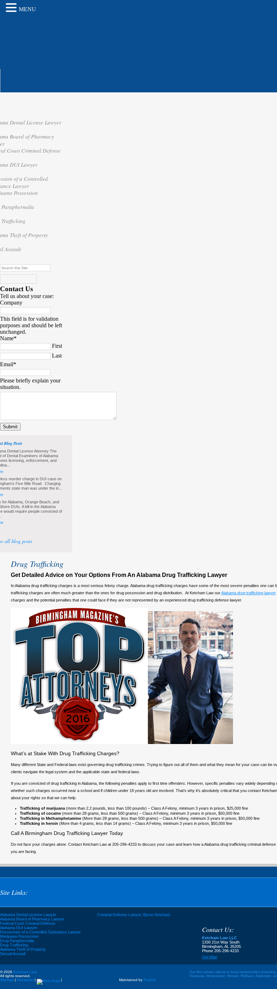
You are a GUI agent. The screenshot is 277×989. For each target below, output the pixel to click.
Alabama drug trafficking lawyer (248, 593)
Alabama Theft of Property (23, 949)
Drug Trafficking (14, 945)
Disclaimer (25, 980)
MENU (27, 9)
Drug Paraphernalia (17, 940)
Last (57, 356)
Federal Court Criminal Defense (27, 923)
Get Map (209, 957)
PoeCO (150, 980)
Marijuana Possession (19, 936)
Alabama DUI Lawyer (18, 927)
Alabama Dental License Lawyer (28, 915)
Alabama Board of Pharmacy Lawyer (32, 919)
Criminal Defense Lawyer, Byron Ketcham (133, 915)
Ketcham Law (50, 39)
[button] (12, 8)
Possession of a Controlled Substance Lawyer (40, 932)
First (57, 346)
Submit (10, 426)
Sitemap (7, 980)
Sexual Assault (13, 953)
